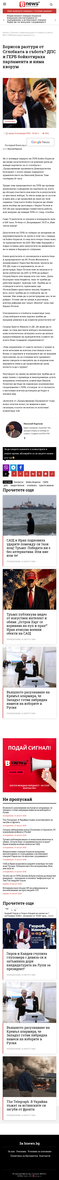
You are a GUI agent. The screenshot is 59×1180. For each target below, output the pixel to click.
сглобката (32, 485)
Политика (15, 32)
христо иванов (46, 485)
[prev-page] (3, 20)
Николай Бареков (15, 149)
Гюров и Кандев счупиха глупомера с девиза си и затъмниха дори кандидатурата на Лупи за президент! (28, 961)
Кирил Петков (17, 485)
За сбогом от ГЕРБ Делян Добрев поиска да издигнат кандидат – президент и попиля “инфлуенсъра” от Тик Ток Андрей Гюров (29, 878)
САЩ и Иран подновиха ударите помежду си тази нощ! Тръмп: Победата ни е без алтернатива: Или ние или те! (28, 548)
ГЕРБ (45, 482)
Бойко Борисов (33, 482)
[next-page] (55, 20)
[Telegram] (45, 474)
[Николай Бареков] (14, 430)
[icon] (6, 468)
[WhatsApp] (27, 474)
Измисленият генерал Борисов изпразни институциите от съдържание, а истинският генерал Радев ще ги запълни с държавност (26, 18)
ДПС (6, 485)
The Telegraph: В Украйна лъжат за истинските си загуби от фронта (28, 821)
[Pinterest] (20, 474)
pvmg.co (38, 1176)
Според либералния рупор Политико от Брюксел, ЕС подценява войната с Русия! (29, 830)
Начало (6, 32)
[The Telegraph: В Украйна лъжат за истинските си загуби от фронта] (29, 1076)
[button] (52, 4)
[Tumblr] (39, 474)
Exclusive (18, 482)
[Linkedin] (33, 474)
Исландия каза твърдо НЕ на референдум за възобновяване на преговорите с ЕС (25, 889)
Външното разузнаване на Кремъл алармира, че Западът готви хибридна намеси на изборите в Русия (28, 699)
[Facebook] (25, 438)
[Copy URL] (52, 474)
